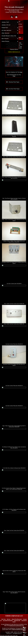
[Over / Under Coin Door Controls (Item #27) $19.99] (14, 521)
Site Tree (3, 619)
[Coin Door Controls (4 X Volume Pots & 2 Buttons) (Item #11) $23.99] (14, 252)
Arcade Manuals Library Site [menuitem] (9, 35)
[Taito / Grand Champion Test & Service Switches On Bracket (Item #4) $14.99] (14, 167)
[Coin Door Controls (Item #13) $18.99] (14, 274)
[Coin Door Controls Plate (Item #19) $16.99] (14, 396)
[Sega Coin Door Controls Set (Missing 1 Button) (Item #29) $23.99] (14, 561)
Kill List (8, 619)
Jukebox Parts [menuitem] (5, 22)
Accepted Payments (8, 620)
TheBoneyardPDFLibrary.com (18, 629)
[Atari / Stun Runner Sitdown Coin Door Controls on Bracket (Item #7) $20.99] (14, 188)
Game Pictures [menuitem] (5, 41)
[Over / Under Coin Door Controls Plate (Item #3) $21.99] (14, 147)
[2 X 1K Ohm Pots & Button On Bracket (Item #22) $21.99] (14, 458)
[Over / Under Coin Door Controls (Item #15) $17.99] (14, 314)
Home (14, 621)
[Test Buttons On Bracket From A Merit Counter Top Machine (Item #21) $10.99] (14, 437)
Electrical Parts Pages (14, 82)
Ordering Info (17, 620)
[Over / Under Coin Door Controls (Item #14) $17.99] (14, 294)
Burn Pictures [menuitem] (5, 38)
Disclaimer (24, 620)
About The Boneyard (17, 619)
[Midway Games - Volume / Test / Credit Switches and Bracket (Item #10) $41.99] (14, 231)
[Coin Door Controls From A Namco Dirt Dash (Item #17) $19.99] (14, 354)
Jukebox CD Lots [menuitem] (6, 25)
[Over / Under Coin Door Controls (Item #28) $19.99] (14, 541)
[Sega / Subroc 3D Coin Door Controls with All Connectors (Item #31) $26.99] (14, 582)
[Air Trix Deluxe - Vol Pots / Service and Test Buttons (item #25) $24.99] (14, 499)
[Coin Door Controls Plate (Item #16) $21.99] (14, 334)
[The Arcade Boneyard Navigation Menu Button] (16, 17)
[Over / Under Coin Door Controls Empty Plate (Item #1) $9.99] (14, 105)
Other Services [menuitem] (5, 33)
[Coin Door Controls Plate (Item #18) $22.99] (14, 376)
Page (21, 72)
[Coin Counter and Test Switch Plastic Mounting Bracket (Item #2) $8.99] (14, 125)
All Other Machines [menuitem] (6, 30)
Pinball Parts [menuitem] (5, 27)
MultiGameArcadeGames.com (16, 625)
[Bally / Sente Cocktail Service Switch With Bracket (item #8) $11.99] (14, 210)
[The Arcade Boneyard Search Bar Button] (12, 17)
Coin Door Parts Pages (14, 88)
